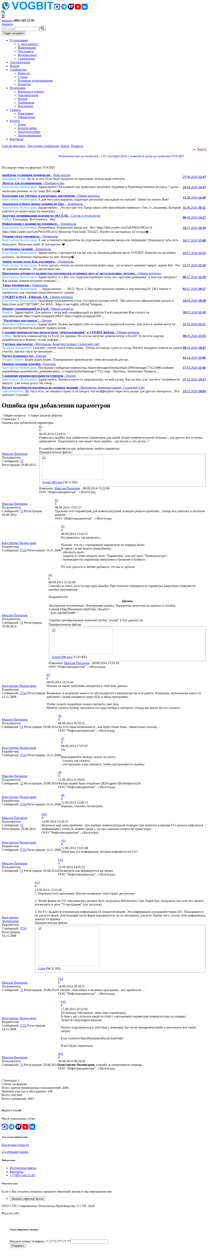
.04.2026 (194, 347)
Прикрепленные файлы (55, 452)
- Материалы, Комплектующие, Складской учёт (51, 344)
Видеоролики (27, 55)
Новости (24, 73)
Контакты (16, 139)
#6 (59, 716)
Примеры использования (35, 80)
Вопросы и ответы (31, 91)
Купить (15, 121)
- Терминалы (42, 204)
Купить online (27, 128)
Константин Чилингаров (19, 543)
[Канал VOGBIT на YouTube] (78, 8)
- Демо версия (36, 175)
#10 (44, 814)
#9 (62, 795)
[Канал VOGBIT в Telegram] (64, 8)
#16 (60, 1053)
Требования (26, 102)
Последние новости (15, 1145)
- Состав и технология (51, 215)
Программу (26, 113)
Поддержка (17, 88)
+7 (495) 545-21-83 (22, 1175)
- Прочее (27, 320)
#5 (48, 675)
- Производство (33, 183)
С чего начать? (28, 44)
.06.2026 (194, 300)
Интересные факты (23, 1168)
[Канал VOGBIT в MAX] (57, 8)
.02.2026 (194, 379)
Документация (20, 62)
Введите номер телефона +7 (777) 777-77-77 (40, 1241)
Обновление (26, 117)
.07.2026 (194, 228)
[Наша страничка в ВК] (85, 8)
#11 (63, 840)
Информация (27, 47)
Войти (201, 149)
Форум (14, 66)
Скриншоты (26, 58)
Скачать (15, 110)
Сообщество (18, 69)
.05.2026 (194, 312)
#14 (60, 979)
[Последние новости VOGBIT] (104, 160)
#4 (50, 575)
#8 (59, 772)
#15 (63, 1001)
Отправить (17, 1245)
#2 (56, 500)
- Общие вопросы (51, 195)
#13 (37, 882)
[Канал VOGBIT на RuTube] (71, 8)
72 (21, 461)
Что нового (26, 51)
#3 (62, 526)
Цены (22, 124)
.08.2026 (194, 177)
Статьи (23, 77)
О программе (19, 40)
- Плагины (29, 364)
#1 (40, 426)
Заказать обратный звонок (27, 1198)
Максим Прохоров (14, 454)
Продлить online (29, 131)
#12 (60, 859)
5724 (23, 550)
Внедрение (25, 106)
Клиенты (24, 84)
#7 (62, 738)
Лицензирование (29, 135)
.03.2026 (194, 367)
